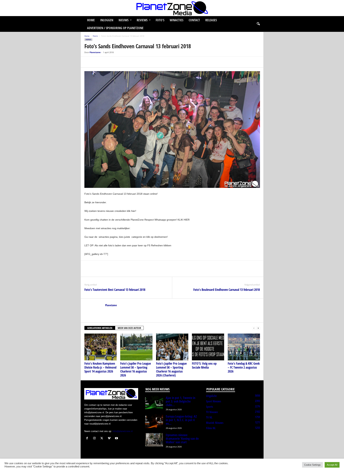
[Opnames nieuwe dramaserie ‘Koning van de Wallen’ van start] (154, 440)
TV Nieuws (212, 412)
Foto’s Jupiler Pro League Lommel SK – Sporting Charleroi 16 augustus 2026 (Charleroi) (171, 369)
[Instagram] (95, 438)
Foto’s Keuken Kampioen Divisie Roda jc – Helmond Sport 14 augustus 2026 (100, 367)
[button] (258, 24)
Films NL (211, 428)
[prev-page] (254, 328)
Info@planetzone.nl (123, 431)
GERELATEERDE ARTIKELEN (99, 328)
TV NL (209, 417)
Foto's (95, 36)
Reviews (142, 20)
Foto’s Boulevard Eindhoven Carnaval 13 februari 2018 (226, 290)
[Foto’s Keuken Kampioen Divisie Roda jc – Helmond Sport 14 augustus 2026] (100, 347)
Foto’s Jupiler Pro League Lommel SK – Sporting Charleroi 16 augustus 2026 (135, 369)
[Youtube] (117, 438)
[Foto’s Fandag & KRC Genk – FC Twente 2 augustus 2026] (244, 347)
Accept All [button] (332, 464)
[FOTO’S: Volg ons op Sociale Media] (208, 347)
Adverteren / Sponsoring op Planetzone (115, 28)
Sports (209, 407)
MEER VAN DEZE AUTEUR (129, 328)
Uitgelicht (211, 396)
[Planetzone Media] (172, 8)
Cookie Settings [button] (312, 464)
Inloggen (106, 20)
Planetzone (95, 52)
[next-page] (258, 328)
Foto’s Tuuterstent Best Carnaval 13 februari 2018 (114, 290)
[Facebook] (88, 62)
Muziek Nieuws (214, 423)
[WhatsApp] (104, 62)
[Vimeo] (110, 438)
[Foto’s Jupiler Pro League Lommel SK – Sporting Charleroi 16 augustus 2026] (136, 347)
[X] (96, 62)
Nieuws (123, 20)
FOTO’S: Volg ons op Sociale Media (204, 365)
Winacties (176, 20)
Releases (211, 20)
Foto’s (160, 20)
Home (91, 20)
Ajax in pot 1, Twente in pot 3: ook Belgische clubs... (180, 401)
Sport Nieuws (213, 401)
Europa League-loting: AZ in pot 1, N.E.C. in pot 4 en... (181, 420)
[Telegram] (112, 62)
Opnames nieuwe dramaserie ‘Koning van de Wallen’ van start (182, 438)
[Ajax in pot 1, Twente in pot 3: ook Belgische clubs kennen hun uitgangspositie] (154, 402)
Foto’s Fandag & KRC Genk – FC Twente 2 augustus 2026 (244, 367)
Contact (194, 20)
